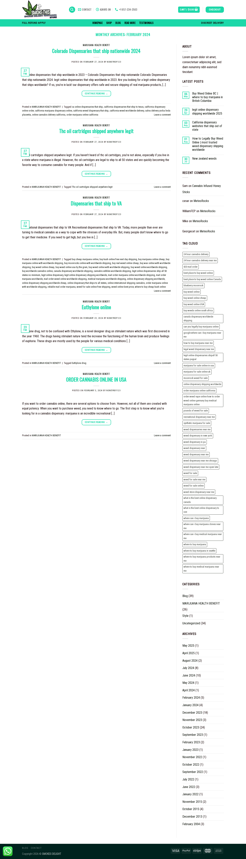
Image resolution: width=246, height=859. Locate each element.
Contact (36, 848)
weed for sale (190, 473)
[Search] (72, 10)
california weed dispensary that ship (91, 110)
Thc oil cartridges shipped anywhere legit (96, 130)
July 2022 (188, 779)
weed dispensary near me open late (201, 467)
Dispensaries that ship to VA (96, 203)
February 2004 (191, 824)
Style (185, 616)
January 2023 (190, 750)
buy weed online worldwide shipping (149, 267)
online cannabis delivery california (48, 114)
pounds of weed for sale (196, 410)
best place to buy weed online (198, 272)
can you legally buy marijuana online (201, 326)
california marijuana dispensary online (53, 110)
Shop (109, 23)
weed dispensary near (194, 448)
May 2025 (188, 645)
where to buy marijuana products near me (202, 558)
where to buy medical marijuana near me (201, 568)
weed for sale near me (194, 479)
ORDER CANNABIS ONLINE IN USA (96, 379)
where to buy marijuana (195, 544)
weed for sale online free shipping (93, 286)
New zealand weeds (204, 158)
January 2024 (190, 705)
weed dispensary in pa (195, 441)
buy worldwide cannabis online (37, 271)
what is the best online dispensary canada (200, 499)
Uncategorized (191, 623)
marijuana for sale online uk (197, 371)
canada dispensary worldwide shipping (73, 271)
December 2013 (192, 816)
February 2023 (191, 742)
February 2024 (191, 697)
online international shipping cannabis (126, 282)
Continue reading (96, 93)
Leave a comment (162, 114)
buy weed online (191, 291)
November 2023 (192, 720)
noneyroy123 (114, 62)
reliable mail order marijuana (62, 286)
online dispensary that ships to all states (86, 282)
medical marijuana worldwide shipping (107, 278)
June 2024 (188, 675)
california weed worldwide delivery (127, 110)
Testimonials (146, 23)
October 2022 (190, 764)
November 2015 (192, 802)
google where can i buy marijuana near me (202, 334)
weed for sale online (194, 485)
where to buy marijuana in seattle (199, 550)
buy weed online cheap (43, 267)
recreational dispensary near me (199, 416)
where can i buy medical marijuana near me (203, 536)
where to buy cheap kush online (150, 286)
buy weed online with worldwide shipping (109, 267)
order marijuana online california (82, 114)
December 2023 (192, 712)
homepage (97, 23)
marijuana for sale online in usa (199, 365)
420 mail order (191, 266)
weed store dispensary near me (199, 492)
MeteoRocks (201, 201)
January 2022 (190, 794)
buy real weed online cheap (125, 263)
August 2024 (190, 660)
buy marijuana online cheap (151, 259)
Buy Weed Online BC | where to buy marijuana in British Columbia (207, 97)
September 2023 (192, 735)
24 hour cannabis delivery (196, 254)
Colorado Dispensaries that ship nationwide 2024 (96, 50)
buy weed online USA (194, 304)
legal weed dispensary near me (199, 349)
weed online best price (122, 286)
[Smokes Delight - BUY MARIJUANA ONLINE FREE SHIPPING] (42, 9)
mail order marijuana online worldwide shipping (131, 275)
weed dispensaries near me (197, 429)
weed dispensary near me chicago (200, 460)
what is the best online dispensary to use (201, 510)
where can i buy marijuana (196, 518)
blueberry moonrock (193, 285)
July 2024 (188, 668)
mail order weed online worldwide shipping (65, 278)
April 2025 (188, 653)
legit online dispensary (52, 275)
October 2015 (190, 809)
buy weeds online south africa (198, 310)
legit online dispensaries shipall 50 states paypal (201, 357)
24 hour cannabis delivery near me (200, 260)
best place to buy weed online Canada (202, 279)
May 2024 (188, 683)
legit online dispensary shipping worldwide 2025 (207, 111)
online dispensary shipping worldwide (146, 278)
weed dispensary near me (196, 454)
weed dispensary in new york (198, 435)
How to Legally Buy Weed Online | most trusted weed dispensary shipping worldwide (207, 144)
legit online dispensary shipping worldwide (85, 275)
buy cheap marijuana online (85, 259)
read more (130, 23)
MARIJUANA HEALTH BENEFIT (96, 45)
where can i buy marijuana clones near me (202, 526)
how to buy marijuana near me (198, 343)
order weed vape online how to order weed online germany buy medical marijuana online (202, 400)
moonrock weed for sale (196, 378)
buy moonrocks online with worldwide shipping (87, 263)
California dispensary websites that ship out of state (207, 126)
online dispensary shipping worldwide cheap (44, 282)
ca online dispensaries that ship (87, 106)
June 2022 (188, 787)
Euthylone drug (79, 363)
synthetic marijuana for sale (197, 423)
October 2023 (190, 727)
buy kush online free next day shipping (118, 259)
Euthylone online (96, 307)
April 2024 (188, 690)
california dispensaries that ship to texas (124, 106)
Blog (118, 23)
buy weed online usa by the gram (71, 267)
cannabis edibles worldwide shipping (112, 271)
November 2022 (192, 757)
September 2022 (192, 772)
